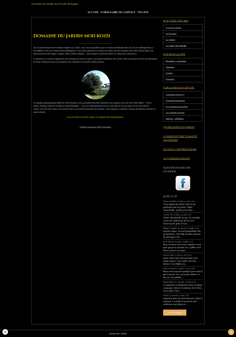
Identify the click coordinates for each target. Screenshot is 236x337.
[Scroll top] (231, 332)
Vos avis (142, 12)
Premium (170, 79)
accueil (93, 12)
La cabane (170, 39)
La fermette (171, 33)
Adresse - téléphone (175, 118)
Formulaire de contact (118, 12)
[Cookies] (5, 332)
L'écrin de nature (173, 27)
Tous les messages (175, 312)
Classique (170, 67)
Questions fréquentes (175, 100)
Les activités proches (175, 112)
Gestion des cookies (118, 333)
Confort (169, 73)
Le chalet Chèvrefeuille (176, 46)
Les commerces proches (177, 106)
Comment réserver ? (175, 94)
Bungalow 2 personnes (176, 61)
